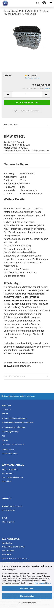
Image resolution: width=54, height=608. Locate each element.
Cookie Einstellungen (9, 453)
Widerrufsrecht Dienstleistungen (14, 427)
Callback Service (8, 449)
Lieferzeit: (8, 75)
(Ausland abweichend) (32, 78)
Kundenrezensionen (14, 376)
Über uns (5, 440)
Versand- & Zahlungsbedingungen (14, 418)
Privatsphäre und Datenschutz (13, 445)
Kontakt (5, 414)
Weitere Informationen (27, 603)
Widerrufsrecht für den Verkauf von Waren (17, 423)
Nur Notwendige (27, 596)
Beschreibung (11, 124)
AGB (3, 436)
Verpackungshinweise (10, 432)
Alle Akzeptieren (27, 588)
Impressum (6, 409)
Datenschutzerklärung (42, 583)
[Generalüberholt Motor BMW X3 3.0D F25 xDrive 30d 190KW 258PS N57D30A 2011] (27, 38)
